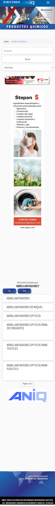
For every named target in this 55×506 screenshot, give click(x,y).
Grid (24, 291)
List (9, 291)
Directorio (12, 2)
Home (6, 41)
